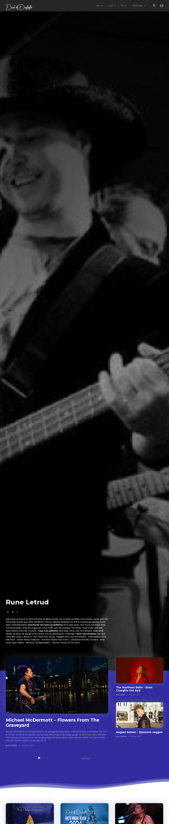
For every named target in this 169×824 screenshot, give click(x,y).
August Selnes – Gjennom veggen (139, 732)
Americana (120, 695)
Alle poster (11, 745)
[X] (17, 612)
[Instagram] (8, 612)
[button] (154, 6)
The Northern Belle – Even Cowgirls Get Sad (134, 689)
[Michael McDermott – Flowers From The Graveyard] (57, 685)
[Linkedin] (13, 612)
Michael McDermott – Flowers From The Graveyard (52, 722)
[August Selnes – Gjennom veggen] (139, 715)
